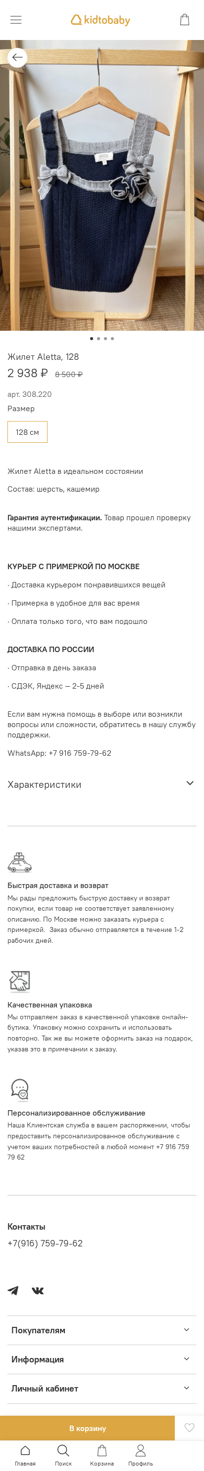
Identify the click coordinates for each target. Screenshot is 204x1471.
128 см (27, 432)
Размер (21, 408)
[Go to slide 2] (98, 338)
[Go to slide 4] (112, 338)
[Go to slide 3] (105, 338)
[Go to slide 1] (91, 338)
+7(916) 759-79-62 (45, 1243)
